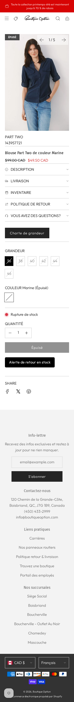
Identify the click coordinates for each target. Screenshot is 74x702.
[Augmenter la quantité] (26, 333)
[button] (41, 40)
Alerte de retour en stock (30, 362)
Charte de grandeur (27, 233)
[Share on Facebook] (7, 392)
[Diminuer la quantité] (10, 333)
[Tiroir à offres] (16, 18)
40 (32, 261)
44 (55, 261)
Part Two (14, 137)
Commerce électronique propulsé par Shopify (37, 696)
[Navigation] (6, 18)
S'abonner (37, 476)
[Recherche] (57, 18)
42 (44, 261)
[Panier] (67, 18)
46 (9, 273)
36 (9, 261)
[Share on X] (18, 392)
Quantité (14, 323)
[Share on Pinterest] (29, 392)
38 (20, 261)
